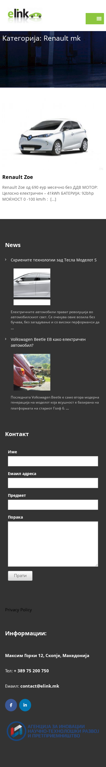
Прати (20, 575)
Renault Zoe (17, 177)
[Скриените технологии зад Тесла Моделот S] (32, 287)
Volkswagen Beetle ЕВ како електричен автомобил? (48, 342)
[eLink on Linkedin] (25, 705)
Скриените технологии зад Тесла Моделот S (54, 260)
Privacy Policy (18, 609)
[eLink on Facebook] (11, 705)
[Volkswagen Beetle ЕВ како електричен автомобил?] (32, 372)
